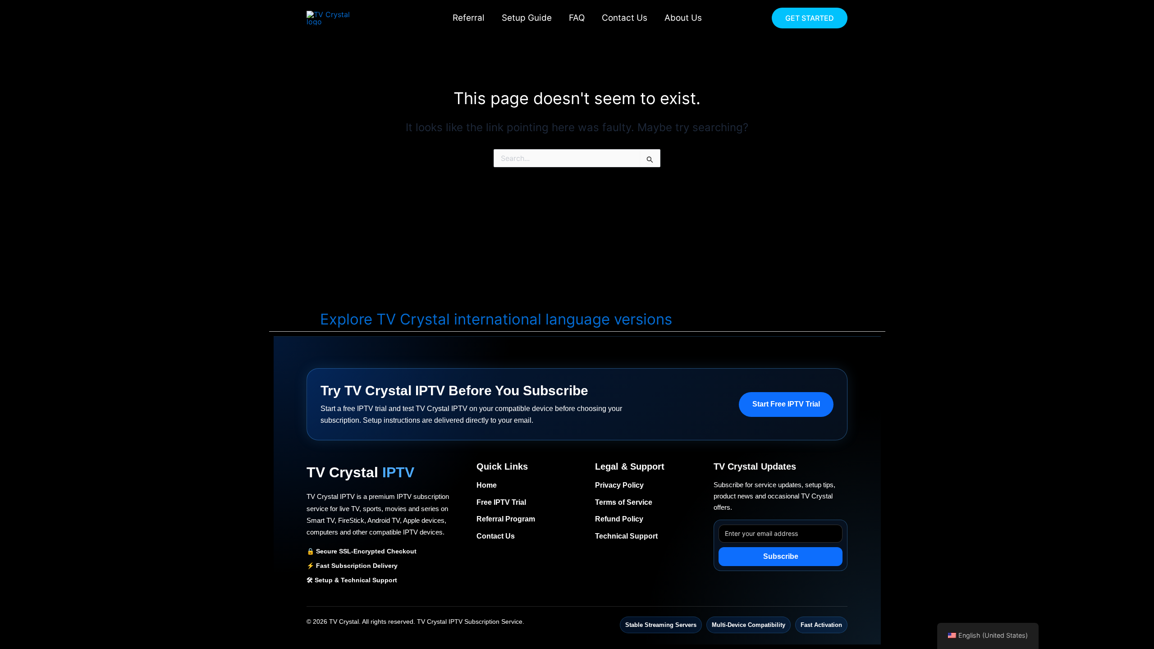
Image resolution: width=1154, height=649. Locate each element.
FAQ (577, 18)
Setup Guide (527, 18)
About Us (683, 18)
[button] (809, 18)
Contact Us (624, 18)
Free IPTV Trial (501, 502)
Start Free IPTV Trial (786, 404)
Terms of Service (623, 502)
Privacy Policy (619, 485)
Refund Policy (619, 519)
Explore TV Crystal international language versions (496, 319)
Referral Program (505, 519)
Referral (469, 18)
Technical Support (626, 536)
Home (486, 485)
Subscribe (780, 556)
